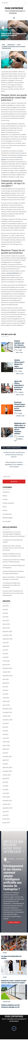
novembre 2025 (7, 635)
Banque (5, 495)
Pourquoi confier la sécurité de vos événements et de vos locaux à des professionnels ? (13, 593)
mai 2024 (5, 690)
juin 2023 (5, 727)
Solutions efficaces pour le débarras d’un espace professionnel (19, 364)
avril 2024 (5, 694)
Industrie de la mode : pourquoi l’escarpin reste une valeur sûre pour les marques (13, 548)
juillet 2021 (6, 760)
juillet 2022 (6, 749)
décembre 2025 (7, 631)
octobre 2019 (6, 804)
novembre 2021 (7, 756)
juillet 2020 (6, 778)
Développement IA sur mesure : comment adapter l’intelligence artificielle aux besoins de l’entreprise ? (14, 534)
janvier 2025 (6, 664)
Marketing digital (8, 518)
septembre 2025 (7, 639)
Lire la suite (13, 922)
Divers (4, 507)
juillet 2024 (6, 683)
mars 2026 (6, 620)
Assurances (6, 492)
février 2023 (6, 742)
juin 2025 (5, 650)
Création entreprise (8, 503)
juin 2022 (5, 753)
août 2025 (6, 642)
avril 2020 (5, 789)
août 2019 (6, 811)
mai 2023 (5, 731)
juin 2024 (5, 686)
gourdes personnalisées (13, 447)
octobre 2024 (6, 672)
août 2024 (6, 679)
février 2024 (6, 701)
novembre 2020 (7, 771)
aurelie (10, 27)
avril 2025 (5, 657)
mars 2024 (6, 697)
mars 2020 (6, 793)
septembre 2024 (7, 675)
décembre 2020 (7, 767)
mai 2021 (5, 764)
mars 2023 (6, 738)
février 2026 (6, 624)
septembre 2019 (7, 808)
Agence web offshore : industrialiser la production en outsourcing (19, 385)
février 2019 (6, 819)
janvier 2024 (6, 705)
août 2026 (6, 606)
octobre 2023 (6, 716)
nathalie (21, 436)
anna (20, 350)
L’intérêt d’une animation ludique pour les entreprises (14, 566)
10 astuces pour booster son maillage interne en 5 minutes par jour (14, 561)
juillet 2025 (6, 646)
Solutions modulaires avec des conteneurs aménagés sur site (12, 555)
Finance (5, 510)
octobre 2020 (6, 775)
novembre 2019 (7, 800)
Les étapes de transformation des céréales (13, 541)
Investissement (7, 514)
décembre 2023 (7, 708)
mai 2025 (5, 653)
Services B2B (6, 30)
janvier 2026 (6, 628)
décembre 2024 (7, 668)
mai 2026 (5, 613)
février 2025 (6, 661)
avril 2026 (5, 617)
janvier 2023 (6, 745)
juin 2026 (5, 609)
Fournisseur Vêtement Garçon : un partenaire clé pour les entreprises (20, 406)
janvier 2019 (6, 822)
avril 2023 (5, 734)
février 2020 (6, 797)
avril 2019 (5, 815)
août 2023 (6, 723)
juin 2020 (5, 782)
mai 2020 (5, 786)
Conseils (5, 499)
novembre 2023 (7, 712)
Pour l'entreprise (14, 8)
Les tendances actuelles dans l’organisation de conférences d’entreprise (11, 585)
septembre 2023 (7, 720)
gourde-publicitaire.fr (13, 273)
